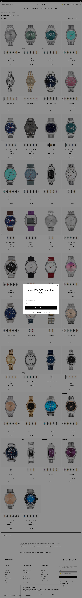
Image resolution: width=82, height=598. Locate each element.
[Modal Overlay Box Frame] (41, 299)
